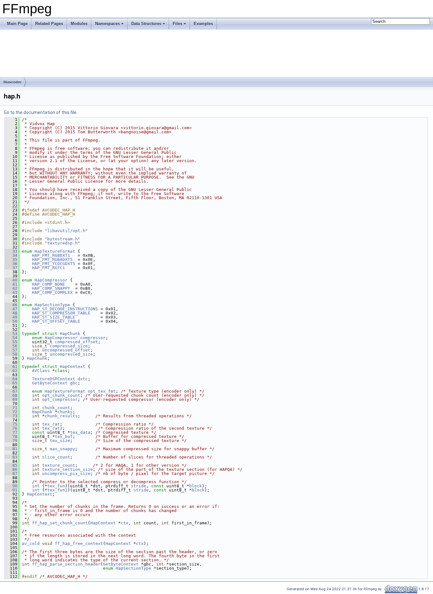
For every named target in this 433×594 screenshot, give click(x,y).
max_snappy (62, 448)
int (36, 485)
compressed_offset (76, 341)
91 (11, 490)
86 (11, 469)
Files (177, 23)
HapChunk (70, 333)
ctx (124, 523)
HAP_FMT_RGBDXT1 (51, 255)
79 (11, 440)
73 (11, 416)
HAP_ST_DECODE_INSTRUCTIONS (65, 308)
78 (11, 436)
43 (11, 292)
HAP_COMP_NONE (48, 284)
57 (11, 350)
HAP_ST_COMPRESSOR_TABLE (61, 313)
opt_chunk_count (61, 395)
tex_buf (64, 436)
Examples (203, 23)
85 (11, 465)
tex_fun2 (57, 490)
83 (11, 457)
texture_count (58, 465)
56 (11, 346)
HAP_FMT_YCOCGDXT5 (53, 263)
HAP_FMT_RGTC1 (48, 267)
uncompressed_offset (66, 350)
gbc (74, 383)
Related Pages (49, 23)
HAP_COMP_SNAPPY (51, 288)
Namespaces (107, 23)
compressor (93, 337)
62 (11, 370)
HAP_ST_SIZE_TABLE (53, 317)
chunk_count (56, 407)
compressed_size (69, 346)
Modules (79, 23)
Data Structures (146, 23)
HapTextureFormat (55, 251)
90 (11, 485)
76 (11, 428)
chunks (65, 411)
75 (11, 424)
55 (11, 341)
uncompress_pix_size (66, 473)
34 (11, 255)
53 (11, 333)
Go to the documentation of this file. (40, 112)
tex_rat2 (52, 428)
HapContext (72, 366)
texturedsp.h (62, 243)
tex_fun (56, 485)
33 (11, 251)
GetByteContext (50, 383)
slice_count (56, 457)
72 (11, 411)
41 (11, 284)
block (195, 485)
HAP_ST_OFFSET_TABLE (56, 321)
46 (11, 304)
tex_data (80, 432)
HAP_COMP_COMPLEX (52, 292)
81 (11, 448)
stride (138, 485)
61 (11, 366)
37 (11, 267)
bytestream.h (62, 239)
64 (11, 378)
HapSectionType (52, 304)
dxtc (83, 378)
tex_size (60, 440)
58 (11, 354)
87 (11, 473)
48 (11, 313)
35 (11, 259)
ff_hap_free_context (79, 543)
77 (11, 432)
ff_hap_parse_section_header (66, 564)
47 (11, 308)
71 (11, 407)
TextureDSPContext (53, 378)
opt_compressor (60, 399)
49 (11, 317)
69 (11, 399)
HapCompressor (51, 280)
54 (11, 337)
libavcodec (12, 82)
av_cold (31, 543)
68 (11, 395)
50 (11, 321)
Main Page (17, 23)
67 (11, 391)
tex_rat (51, 424)
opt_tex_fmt (102, 391)
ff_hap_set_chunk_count (60, 523)
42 (11, 288)
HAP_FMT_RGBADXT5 (52, 259)
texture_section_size (67, 469)
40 (11, 280)
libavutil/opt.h (66, 230)
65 (11, 383)
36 (11, 263)
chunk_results (61, 416)
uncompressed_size (71, 354)
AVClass (41, 370)
